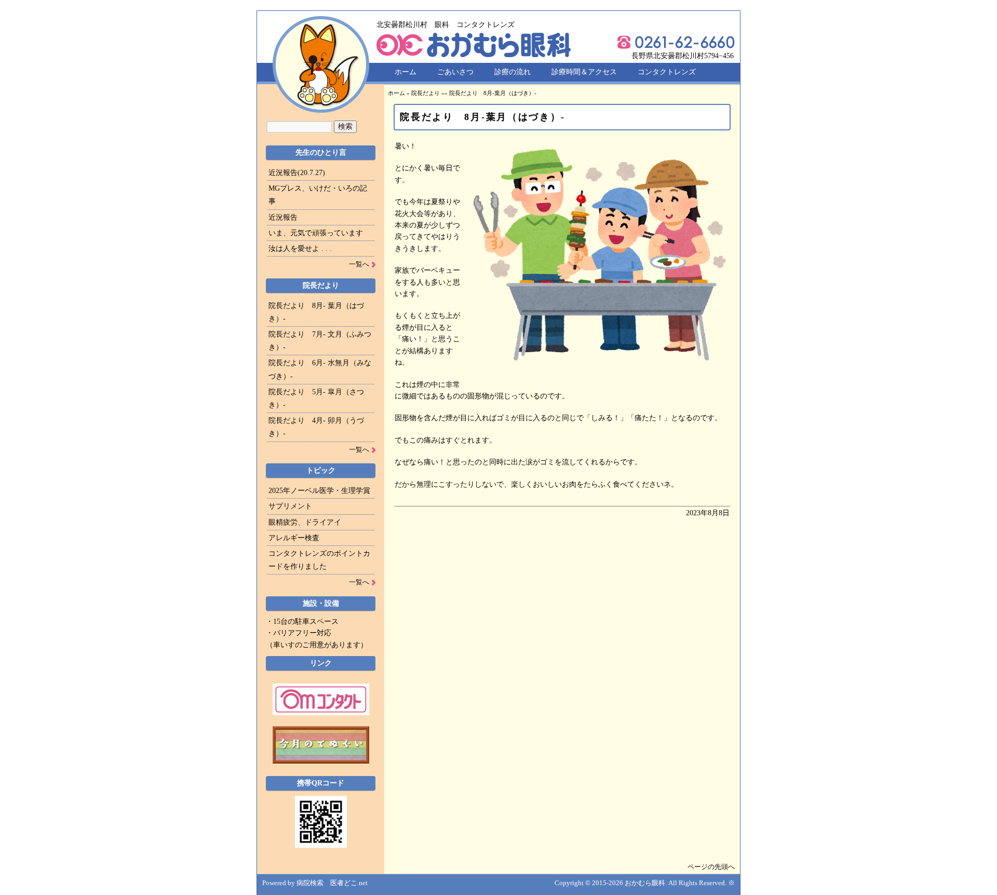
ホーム (405, 72)
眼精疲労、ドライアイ (304, 522)
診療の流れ (512, 72)
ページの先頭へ (711, 867)
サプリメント (290, 506)
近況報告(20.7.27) (296, 173)
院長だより (425, 93)
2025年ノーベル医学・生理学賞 (319, 491)
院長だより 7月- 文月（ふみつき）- (319, 340)
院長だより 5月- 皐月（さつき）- (316, 398)
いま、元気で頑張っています (315, 233)
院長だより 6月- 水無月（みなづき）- (319, 369)
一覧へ (359, 264)
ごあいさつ (455, 72)
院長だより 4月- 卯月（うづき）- (316, 427)
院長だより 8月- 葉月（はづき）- (316, 312)
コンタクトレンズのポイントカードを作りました (319, 560)
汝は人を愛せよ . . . (300, 248)
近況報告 (283, 217)
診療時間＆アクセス (584, 72)
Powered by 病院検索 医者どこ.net (315, 883)
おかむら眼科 (645, 883)
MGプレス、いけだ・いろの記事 (317, 194)
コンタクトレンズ (667, 72)
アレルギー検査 (293, 538)
